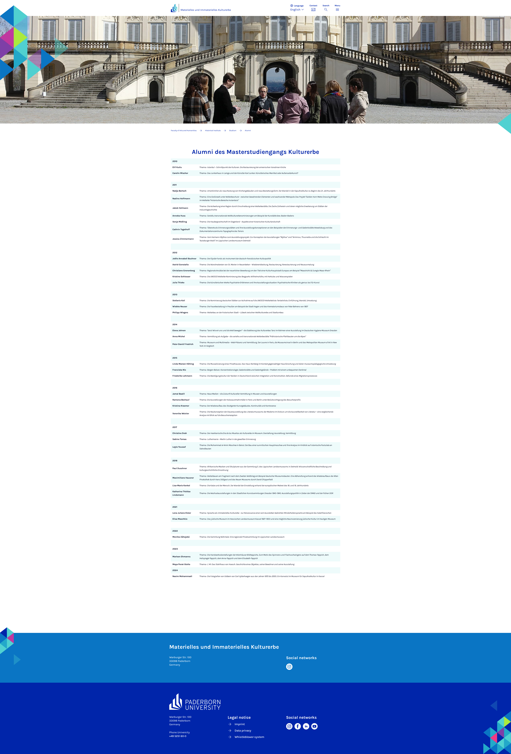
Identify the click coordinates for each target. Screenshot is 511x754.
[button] (298, 8)
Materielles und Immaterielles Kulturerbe (206, 9)
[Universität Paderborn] (255, 701)
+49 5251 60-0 (177, 736)
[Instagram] (289, 666)
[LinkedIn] (306, 726)
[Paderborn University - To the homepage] (174, 8)
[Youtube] (314, 726)
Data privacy (243, 730)
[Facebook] (297, 726)
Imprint (240, 724)
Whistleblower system (249, 737)
